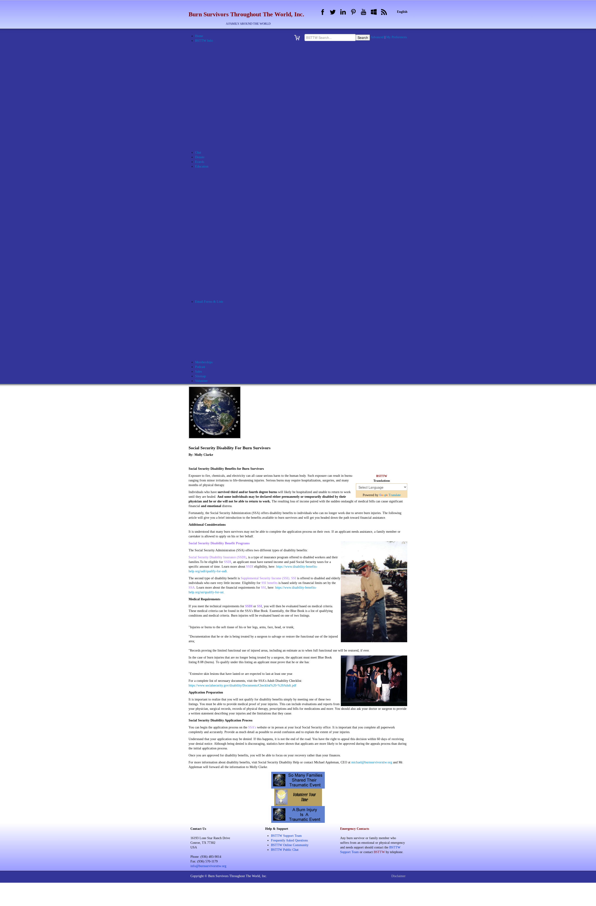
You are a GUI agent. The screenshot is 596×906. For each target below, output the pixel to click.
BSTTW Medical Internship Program (231, 180)
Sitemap (200, 376)
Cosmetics (213, 190)
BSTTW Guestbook (214, 87)
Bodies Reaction (217, 176)
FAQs (204, 143)
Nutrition (213, 218)
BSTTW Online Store (215, 124)
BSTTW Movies (212, 110)
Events (205, 138)
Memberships (204, 362)
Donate (199, 157)
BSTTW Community (220, 311)
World (211, 259)
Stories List (208, 297)
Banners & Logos (212, 59)
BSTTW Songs (211, 134)
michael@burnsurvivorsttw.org (371, 762)
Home (199, 36)
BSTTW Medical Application (226, 96)
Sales (198, 371)
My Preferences (396, 37)
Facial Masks (215, 194)
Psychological (216, 227)
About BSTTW (211, 45)
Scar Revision (216, 241)
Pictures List (209, 287)
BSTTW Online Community (219, 120)
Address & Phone (212, 50)
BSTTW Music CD (213, 115)
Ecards (199, 162)
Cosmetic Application (221, 320)
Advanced (377, 37)
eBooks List (209, 269)
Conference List (211, 264)
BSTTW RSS (210, 129)
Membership (215, 329)
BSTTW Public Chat (284, 849)
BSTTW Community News (225, 278)
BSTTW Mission (212, 106)
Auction (206, 54)
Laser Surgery (216, 208)
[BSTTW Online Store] (298, 37)
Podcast (200, 367)
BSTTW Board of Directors (225, 73)
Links (204, 148)
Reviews (212, 236)
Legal (210, 213)
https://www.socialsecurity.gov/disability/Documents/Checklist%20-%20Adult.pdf (242, 685)
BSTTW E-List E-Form (223, 348)
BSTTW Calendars (213, 82)
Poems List (208, 292)
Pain (210, 222)
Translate (395, 495)
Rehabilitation (216, 231)
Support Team (216, 334)
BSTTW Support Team (286, 835)
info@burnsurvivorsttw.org (208, 866)
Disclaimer (398, 876)
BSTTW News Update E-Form (227, 353)
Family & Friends (218, 199)
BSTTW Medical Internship (225, 101)
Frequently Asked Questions (289, 840)
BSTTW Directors (219, 78)
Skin (210, 250)
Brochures (207, 64)
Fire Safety (214, 204)
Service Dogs (215, 245)
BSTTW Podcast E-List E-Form (228, 357)
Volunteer (213, 339)
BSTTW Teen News (220, 283)
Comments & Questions (222, 315)
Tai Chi (212, 255)
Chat (198, 152)
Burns (210, 185)
